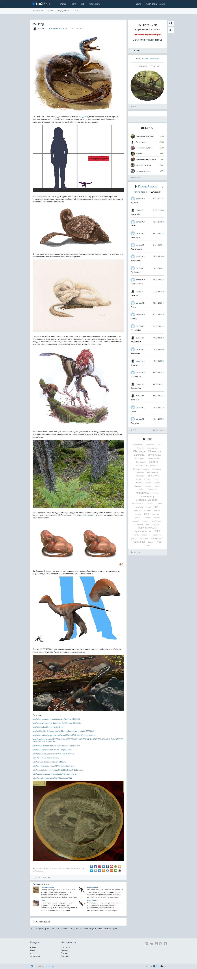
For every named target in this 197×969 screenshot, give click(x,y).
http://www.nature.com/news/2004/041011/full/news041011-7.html (58, 770)
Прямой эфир (147, 186)
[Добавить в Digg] (95, 870)
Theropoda (56, 868)
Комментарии (140, 192)
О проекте (65, 947)
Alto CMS (50, 966)
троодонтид (83, 117)
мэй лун (36, 871)
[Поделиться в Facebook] (95, 866)
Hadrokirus (135, 400)
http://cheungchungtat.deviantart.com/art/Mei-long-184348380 (56, 719)
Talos (43, 900)
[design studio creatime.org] (160, 966)
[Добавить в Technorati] (115, 870)
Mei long (80, 868)
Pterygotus (135, 423)
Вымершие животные (58, 28)
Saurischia (47, 868)
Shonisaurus (135, 353)
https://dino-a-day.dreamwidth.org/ (46, 758)
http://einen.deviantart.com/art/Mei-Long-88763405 (52, 750)
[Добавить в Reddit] (107, 870)
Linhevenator (92, 887)
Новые (50, 10)
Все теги (136, 552)
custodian (42, 28)
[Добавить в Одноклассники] (103, 870)
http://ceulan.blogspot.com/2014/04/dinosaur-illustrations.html (56, 746)
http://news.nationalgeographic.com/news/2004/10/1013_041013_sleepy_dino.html (64, 735)
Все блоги (137, 177)
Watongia (134, 203)
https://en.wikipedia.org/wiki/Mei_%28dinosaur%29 (52, 778)
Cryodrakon (135, 365)
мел (41, 871)
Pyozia (133, 307)
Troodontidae (67, 868)
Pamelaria (134, 295)
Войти (139, 4)
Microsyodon (135, 214)
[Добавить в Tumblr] (107, 866)
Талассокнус (136, 377)
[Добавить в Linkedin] (99, 870)
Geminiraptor (92, 900)
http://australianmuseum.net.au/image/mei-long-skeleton (54, 774)
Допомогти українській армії (147, 34)
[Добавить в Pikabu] (115, 866)
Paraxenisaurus (137, 249)
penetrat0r (140, 198)
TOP (77, 10)
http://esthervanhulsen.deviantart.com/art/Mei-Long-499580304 (57, 723)
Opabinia (134, 319)
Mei (75, 868)
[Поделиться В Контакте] (91, 866)
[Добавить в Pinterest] (111, 866)
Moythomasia (136, 342)
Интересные (37, 10)
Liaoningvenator (47, 887)
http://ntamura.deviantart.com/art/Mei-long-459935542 (53, 754)
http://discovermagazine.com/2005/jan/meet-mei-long (53, 766)
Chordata (38, 868)
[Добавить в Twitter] (103, 866)
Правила (64, 950)
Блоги (73, 4)
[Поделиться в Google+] (99, 866)
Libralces (134, 226)
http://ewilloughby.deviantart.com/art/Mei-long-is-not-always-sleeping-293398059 (63, 731)
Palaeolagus (135, 237)
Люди (82, 4)
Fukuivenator (136, 272)
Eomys (133, 411)
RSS (134, 107)
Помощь (64, 956)
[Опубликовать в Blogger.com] (119, 866)
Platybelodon (136, 330)
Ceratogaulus (136, 388)
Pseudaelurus (136, 261)
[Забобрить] (119, 870)
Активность (94, 4)
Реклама (64, 953)
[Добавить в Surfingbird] (91, 870)
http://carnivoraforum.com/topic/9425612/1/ (49, 762)
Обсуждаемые (63, 10)
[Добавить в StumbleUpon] (111, 870)
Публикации (155, 192)
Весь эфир (160, 430)
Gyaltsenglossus (137, 284)
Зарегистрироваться (155, 4)
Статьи (63, 4)
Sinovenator (89, 515)
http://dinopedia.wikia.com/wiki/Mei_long (48, 727)
